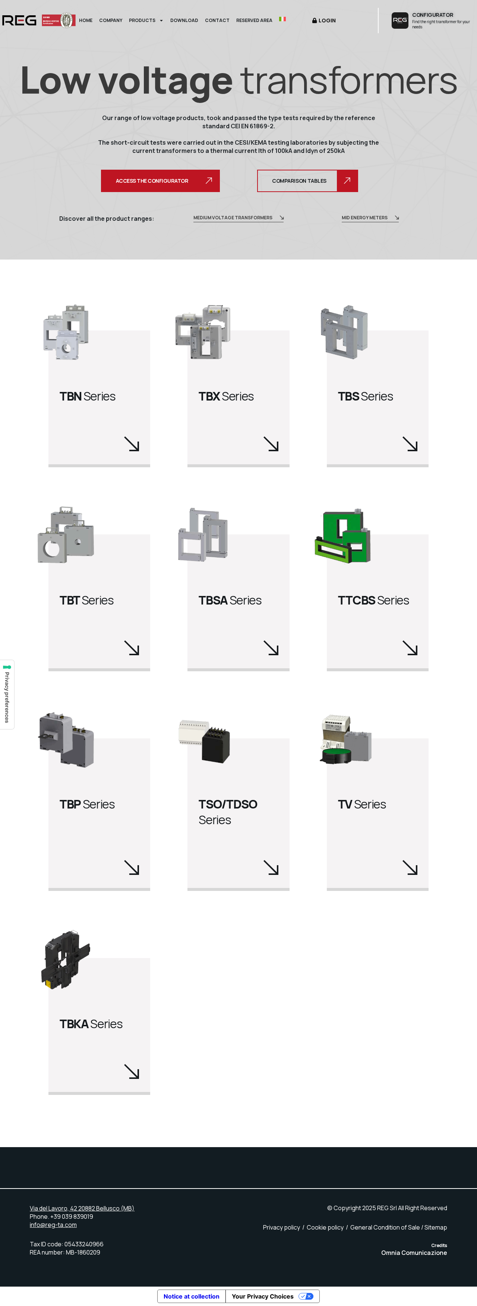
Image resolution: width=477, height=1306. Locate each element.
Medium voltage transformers (232, 217)
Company (110, 20)
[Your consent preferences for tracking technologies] (7, 694)
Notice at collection (191, 1296)
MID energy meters (365, 217)
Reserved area (254, 20)
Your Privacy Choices (263, 1296)
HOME (85, 20)
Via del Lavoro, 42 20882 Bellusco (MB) (82, 1208)
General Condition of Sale (385, 1227)
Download (184, 20)
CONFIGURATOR (432, 15)
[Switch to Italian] (282, 20)
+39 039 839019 (71, 1216)
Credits (439, 1246)
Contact (217, 20)
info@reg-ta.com (53, 1225)
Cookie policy (325, 1227)
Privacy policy (281, 1227)
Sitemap (435, 1227)
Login (327, 20)
